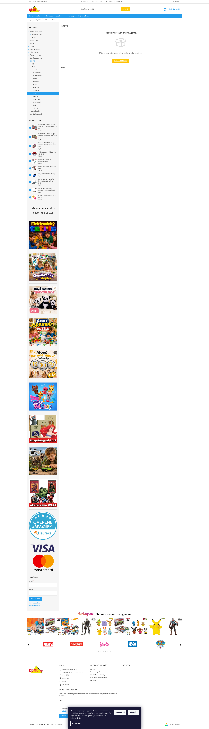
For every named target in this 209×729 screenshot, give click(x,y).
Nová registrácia (34, 603)
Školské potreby (35, 55)
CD (33, 64)
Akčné (35, 70)
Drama (35, 79)
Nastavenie (76, 724)
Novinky (32, 43)
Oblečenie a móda (36, 58)
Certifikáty (93, 680)
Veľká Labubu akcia (36, 114)
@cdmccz (65, 685)
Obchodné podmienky (116, 2)
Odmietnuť (120, 712)
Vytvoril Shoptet (175, 724)
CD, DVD (32, 61)
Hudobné (36, 87)
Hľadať (125, 9)
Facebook (65, 678)
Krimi (34, 93)
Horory (35, 85)
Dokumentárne (37, 76)
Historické (36, 82)
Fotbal (34, 37)
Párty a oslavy (34, 52)
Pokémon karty (37, 34)
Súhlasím (133, 712)
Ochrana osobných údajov (98, 678)
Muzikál (35, 96)
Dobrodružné (37, 73)
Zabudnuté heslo (34, 606)
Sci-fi (34, 105)
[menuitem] (34, 16)
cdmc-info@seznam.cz (69, 670)
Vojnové (35, 108)
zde (79, 718)
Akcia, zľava (34, 40)
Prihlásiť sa (35, 599)
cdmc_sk (65, 681)
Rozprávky (36, 99)
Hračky (32, 46)
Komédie (36, 90)
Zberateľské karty (36, 32)
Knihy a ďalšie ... (35, 49)
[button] (98, 651)
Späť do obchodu (120, 61)
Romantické (37, 102)
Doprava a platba (98, 2)
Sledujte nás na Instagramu (113, 614)
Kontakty (84, 2)
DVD (33, 67)
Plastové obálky (35, 111)
